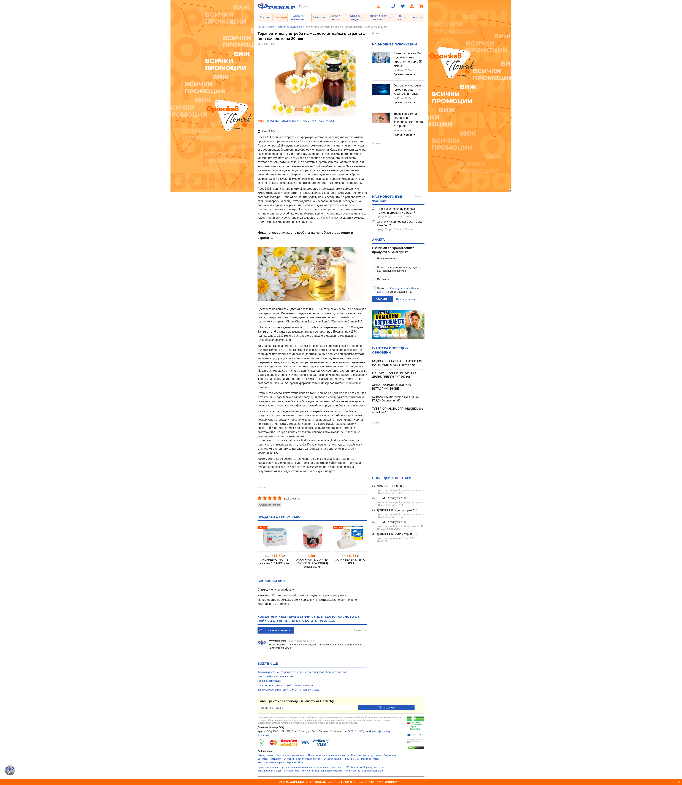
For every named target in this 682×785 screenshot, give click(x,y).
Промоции (280, 17)
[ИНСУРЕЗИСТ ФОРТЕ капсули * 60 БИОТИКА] (275, 537)
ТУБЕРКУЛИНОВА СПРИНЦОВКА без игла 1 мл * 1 (397, 410)
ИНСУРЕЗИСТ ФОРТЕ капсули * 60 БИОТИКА (274, 561)
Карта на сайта (295, 762)
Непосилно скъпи (387, 258)
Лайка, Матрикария (269, 680)
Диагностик (319, 17)
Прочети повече (403, 74)
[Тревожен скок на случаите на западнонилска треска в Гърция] (381, 118)
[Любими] (402, 6)
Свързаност (326, 121)
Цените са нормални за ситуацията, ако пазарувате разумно (399, 269)
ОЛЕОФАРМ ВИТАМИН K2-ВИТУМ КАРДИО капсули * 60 (395, 398)
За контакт (263, 735)
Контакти (417, 17)
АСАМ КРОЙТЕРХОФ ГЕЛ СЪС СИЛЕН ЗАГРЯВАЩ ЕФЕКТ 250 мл (312, 563)
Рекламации (389, 755)
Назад (261, 27)
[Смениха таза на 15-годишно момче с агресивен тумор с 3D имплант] (381, 57)
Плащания (275, 759)
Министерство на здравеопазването (364, 771)
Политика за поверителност (291, 755)
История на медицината (289, 27)
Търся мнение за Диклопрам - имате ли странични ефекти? (396, 210)
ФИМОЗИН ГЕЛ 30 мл (391, 486)
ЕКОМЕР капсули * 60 (391, 498)
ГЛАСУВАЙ (382, 299)
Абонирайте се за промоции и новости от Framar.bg (297, 701)
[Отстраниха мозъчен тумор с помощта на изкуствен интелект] (381, 89)
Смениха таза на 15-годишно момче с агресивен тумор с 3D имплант (408, 59)
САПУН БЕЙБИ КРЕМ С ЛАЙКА (350, 561)
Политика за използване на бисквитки (328, 755)
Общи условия (265, 755)
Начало (270, 27)
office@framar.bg (381, 731)
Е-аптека (265, 17)
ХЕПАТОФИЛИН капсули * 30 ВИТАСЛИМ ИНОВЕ (391, 386)
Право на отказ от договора (366, 755)
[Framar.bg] (276, 6)
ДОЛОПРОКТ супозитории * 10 (397, 510)
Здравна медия (355, 17)
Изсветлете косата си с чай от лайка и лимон (285, 685)
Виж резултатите (406, 299)
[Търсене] (378, 6)
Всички (419, 196)
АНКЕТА (378, 239)
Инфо (261, 121)
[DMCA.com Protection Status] (415, 749)
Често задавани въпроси (271, 762)
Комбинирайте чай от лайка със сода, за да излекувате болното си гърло (302, 671)
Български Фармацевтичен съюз (368, 767)
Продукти (273, 121)
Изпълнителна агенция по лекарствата (278, 771)
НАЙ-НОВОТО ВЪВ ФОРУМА (387, 198)
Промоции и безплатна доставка (361, 759)
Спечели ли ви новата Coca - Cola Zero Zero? (399, 223)
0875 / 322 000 (355, 731)
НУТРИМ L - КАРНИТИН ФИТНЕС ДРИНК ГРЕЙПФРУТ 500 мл (394, 374)
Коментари (309, 121)
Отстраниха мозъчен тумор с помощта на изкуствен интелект (407, 89)
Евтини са (383, 279)
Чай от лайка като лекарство (275, 676)
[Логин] (411, 6)
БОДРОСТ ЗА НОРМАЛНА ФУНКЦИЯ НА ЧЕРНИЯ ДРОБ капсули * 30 (397, 363)
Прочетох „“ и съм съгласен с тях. (398, 290)
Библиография (291, 121)
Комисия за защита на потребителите (322, 771)
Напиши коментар (279, 630)
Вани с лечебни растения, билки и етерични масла (288, 689)
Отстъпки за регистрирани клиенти (302, 759)
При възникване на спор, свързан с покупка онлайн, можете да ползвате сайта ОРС (303, 767)
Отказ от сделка (332, 759)
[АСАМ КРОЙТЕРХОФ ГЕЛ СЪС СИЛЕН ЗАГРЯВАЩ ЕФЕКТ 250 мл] (312, 537)
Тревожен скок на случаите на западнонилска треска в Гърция (408, 119)
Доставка (262, 759)
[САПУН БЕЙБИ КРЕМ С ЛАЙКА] (350, 537)
